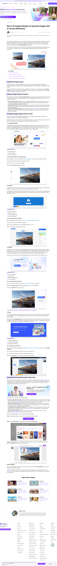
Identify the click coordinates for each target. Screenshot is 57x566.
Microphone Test (43, 545)
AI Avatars (19, 541)
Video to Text (42, 560)
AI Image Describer (32, 556)
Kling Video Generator (33, 554)
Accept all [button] (41, 563)
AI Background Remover (33, 545)
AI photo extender (26, 187)
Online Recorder (31, 536)
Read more (11, 563)
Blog (51, 541)
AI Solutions (11, 22)
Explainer (41, 532)
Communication (42, 528)
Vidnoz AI (10, 3)
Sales (41, 525)
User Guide (53, 538)
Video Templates (20, 545)
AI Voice (18, 547)
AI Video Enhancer (32, 528)
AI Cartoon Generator (32, 543)
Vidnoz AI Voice (20, 532)
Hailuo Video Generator (33, 558)
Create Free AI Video (5, 529)
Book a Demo (53, 532)
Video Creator (42, 556)
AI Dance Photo (31, 530)
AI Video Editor (19, 552)
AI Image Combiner (32, 541)
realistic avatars (30, 408)
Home (8, 22)
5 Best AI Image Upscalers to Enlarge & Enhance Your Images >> (24, 310)
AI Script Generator (32, 532)
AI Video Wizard (20, 550)
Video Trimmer (42, 549)
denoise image (35, 108)
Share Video (42, 552)
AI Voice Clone (31, 547)
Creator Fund (53, 527)
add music (18, 402)
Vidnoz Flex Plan (20, 538)
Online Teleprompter (43, 558)
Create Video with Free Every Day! (34, 0)
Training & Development (44, 534)
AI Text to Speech (32, 550)
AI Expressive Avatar (20, 543)
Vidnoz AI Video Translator (21, 530)
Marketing (41, 527)
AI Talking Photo (31, 525)
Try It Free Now (31, 394)
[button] (19, 564)
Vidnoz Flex (19, 528)
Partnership (53, 528)
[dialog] (28, 563)
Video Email (42, 550)
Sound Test (42, 543)
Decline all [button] (50, 563)
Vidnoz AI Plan (19, 536)
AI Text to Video (31, 527)
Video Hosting (42, 554)
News (41, 538)
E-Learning (41, 536)
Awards (52, 525)
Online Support (53, 539)
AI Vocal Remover (32, 552)
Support (41, 530)
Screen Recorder (43, 541)
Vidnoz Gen (16, 3)
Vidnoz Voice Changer (16, 411)
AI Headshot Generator (33, 539)
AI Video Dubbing (32, 534)
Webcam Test (42, 547)
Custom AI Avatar (20, 549)
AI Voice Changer (32, 549)
